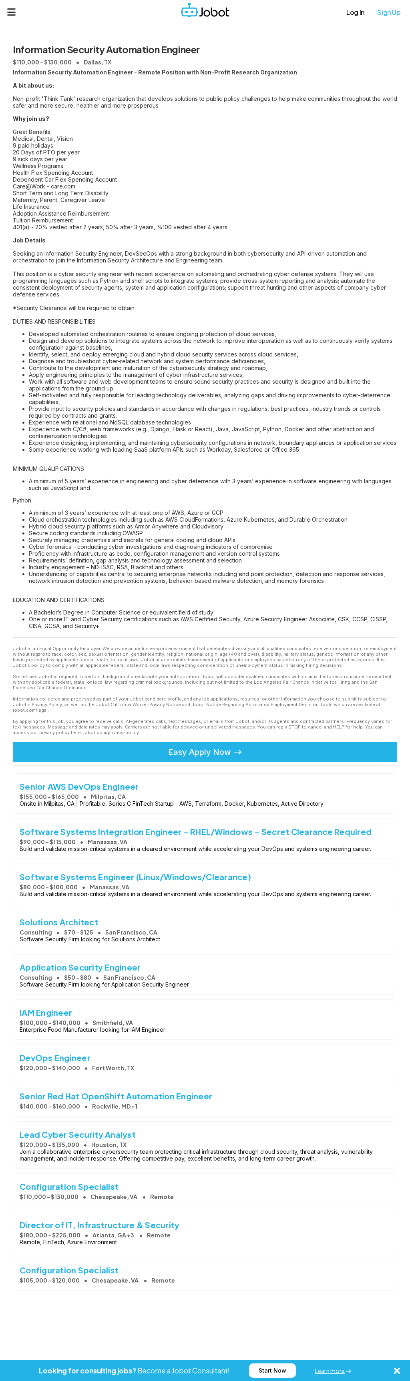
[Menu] (11, 12)
